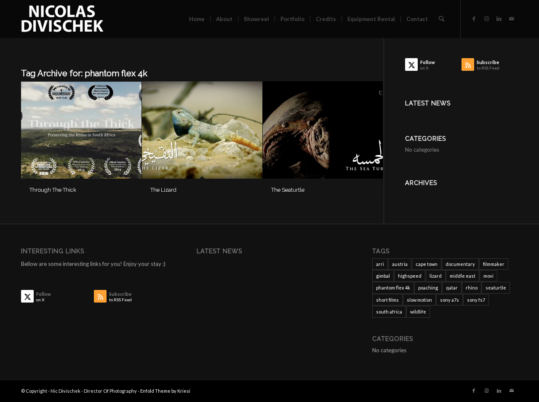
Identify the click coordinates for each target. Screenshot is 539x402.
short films (387, 300)
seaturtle (496, 287)
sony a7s (449, 300)
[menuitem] (197, 19)
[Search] (441, 19)
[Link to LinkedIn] (499, 18)
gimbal (383, 276)
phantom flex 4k (393, 287)
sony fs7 (476, 300)
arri (380, 264)
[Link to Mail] (511, 18)
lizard (436, 276)
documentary (460, 264)
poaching (428, 287)
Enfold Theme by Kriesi (165, 391)
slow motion (419, 300)
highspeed (410, 276)
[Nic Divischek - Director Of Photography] (62, 19)
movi (488, 276)
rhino (472, 287)
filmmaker (493, 264)
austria (400, 264)
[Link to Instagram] (486, 18)
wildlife (418, 311)
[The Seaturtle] (323, 130)
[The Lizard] (202, 130)
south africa (389, 311)
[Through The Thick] (81, 130)
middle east (462, 276)
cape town (427, 264)
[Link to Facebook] (473, 18)
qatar (452, 287)
